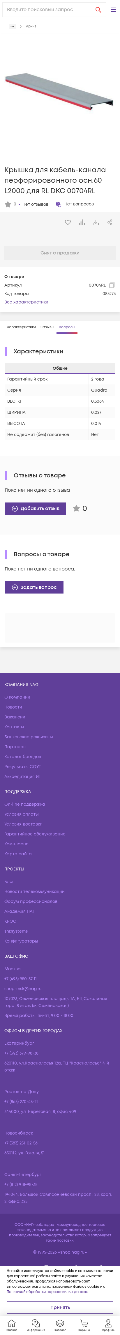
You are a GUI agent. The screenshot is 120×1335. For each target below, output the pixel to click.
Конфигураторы (21, 941)
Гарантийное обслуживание (35, 834)
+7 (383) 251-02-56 (21, 1143)
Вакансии (14, 717)
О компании (17, 697)
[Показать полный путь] (12, 26)
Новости (13, 707)
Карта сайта (18, 854)
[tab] (21, 327)
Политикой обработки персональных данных (47, 1291)
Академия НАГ (19, 911)
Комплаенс (16, 844)
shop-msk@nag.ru (23, 989)
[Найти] (98, 9)
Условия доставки (23, 824)
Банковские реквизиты (28, 737)
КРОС (10, 921)
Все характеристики (26, 302)
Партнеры (15, 747)
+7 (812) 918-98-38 (21, 1184)
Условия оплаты (21, 814)
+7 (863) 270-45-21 (21, 1101)
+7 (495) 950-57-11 (20, 979)
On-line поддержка (24, 804)
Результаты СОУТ (22, 766)
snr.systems (16, 931)
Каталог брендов (22, 757)
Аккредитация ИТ (22, 776)
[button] (113, 9)
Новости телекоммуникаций (34, 891)
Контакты (14, 727)
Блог (9, 881)
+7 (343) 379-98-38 (21, 1053)
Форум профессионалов (30, 901)
